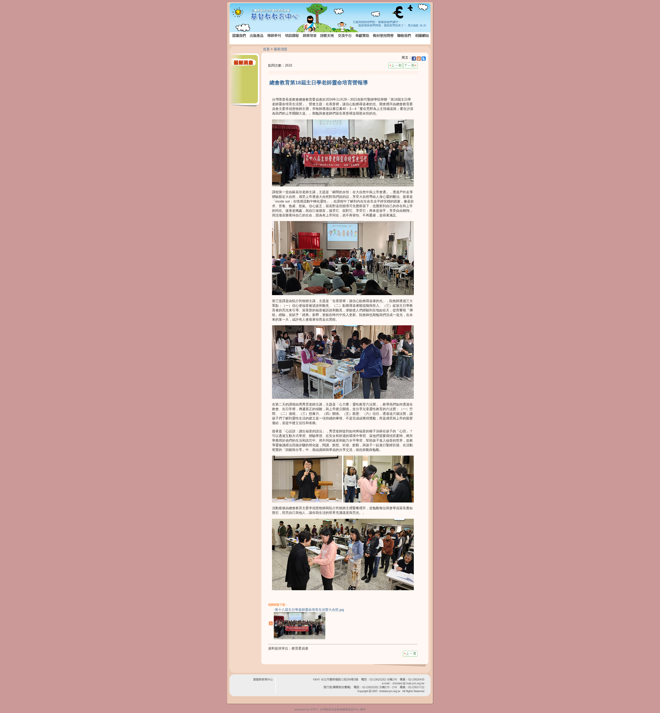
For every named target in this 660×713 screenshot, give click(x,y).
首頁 (266, 49)
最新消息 (280, 49)
